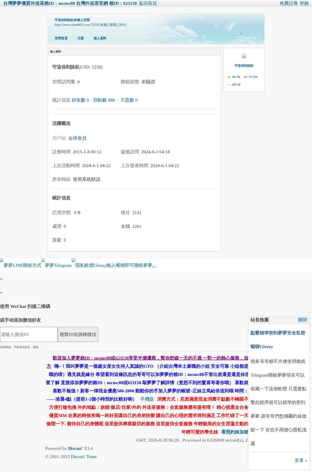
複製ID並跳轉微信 (78, 334)
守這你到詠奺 (244, 65)
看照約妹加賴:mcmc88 (244, 431)
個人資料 (100, 38)
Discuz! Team (84, 456)
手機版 (147, 398)
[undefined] (154, 266)
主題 (80, 38)
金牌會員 (77, 138)
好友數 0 (80, 99)
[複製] (113, 24)
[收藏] (103, 24)
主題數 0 (128, 99)
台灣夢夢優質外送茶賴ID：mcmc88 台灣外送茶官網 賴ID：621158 (70, 3)
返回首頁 (148, 3)
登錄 (304, 3)
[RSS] (123, 24)
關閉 (302, 319)
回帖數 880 (104, 99)
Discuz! (75, 448)
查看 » (301, 460)
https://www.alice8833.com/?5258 (76, 24)
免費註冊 (289, 3)
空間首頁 (61, 38)
